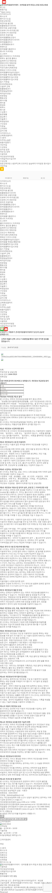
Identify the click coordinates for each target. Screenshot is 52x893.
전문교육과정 (5, 21)
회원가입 (3, 10)
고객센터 (3, 128)
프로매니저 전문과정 (8, 33)
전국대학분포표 (6, 84)
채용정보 (3, 857)
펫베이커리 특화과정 (8, 63)
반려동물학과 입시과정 (9, 77)
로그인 (2, 7)
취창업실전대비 (6, 91)
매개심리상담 (5, 93)
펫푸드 (2, 107)
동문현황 (3, 114)
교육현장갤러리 (6, 135)
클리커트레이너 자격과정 (10, 56)
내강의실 (3, 145)
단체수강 (3, 853)
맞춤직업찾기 (5, 142)
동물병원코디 (5, 89)
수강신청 (3, 161)
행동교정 (3, 98)
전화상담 (3, 377)
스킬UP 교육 (5, 86)
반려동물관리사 (6, 42)
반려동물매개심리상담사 (9, 72)
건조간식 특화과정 (7, 65)
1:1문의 (3, 138)
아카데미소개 (5, 14)
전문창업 (3, 96)
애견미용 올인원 (6, 23)
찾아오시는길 (5, 19)
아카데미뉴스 (5, 133)
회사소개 (3, 16)
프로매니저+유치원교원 (9, 30)
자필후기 (3, 119)
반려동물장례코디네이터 (9, 40)
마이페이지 (8, 178)
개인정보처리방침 (7, 156)
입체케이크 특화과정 (8, 61)
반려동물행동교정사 (8, 37)
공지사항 (3, 131)
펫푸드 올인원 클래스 (8, 58)
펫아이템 (3, 100)
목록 (2, 370)
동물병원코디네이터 (8, 26)
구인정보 (3, 124)
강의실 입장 (4, 149)
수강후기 (3, 112)
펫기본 (2, 110)
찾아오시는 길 (5, 862)
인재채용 (3, 860)
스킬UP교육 (16, 163)
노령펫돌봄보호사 (7, 44)
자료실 (2, 126)
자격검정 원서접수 (43, 163)
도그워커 (3, 54)
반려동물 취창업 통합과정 (10, 75)
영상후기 (3, 117)
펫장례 (2, 105)
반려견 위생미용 (6, 35)
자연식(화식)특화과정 (8, 68)
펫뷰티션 (3, 47)
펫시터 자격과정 (6, 51)
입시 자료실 (4, 82)
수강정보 (3, 147)
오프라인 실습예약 (28, 163)
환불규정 (3, 874)
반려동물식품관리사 (8, 49)
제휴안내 (3, 855)
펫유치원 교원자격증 (8, 28)
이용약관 (3, 154)
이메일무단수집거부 (8, 159)
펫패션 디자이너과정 (8, 70)
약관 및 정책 (5, 152)
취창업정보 (4, 121)
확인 (2, 816)
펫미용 (2, 103)
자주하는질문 (5, 140)
